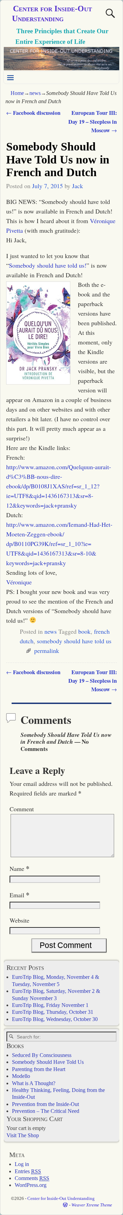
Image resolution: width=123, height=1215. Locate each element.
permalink (46, 650)
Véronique (19, 582)
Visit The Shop (22, 1135)
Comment (22, 809)
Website (19, 920)
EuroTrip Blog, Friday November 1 (50, 1005)
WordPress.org (30, 1185)
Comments (32, 1178)
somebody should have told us (74, 641)
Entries (28, 1171)
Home (17, 93)
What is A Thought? (33, 1083)
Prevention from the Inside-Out (45, 1104)
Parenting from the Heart (38, 1069)
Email (19, 895)
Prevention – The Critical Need (45, 1111)
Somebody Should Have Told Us (48, 1062)
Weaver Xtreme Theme (91, 1204)
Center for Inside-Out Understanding (61, 1198)
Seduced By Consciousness (41, 1055)
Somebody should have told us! (47, 265)
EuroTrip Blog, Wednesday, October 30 (55, 1019)
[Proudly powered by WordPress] (65, 1204)
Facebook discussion (33, 113)
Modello (21, 1076)
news (35, 93)
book (84, 631)
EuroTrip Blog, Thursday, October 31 (52, 1012)
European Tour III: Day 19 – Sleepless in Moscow (92, 121)
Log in (22, 1164)
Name (19, 868)
